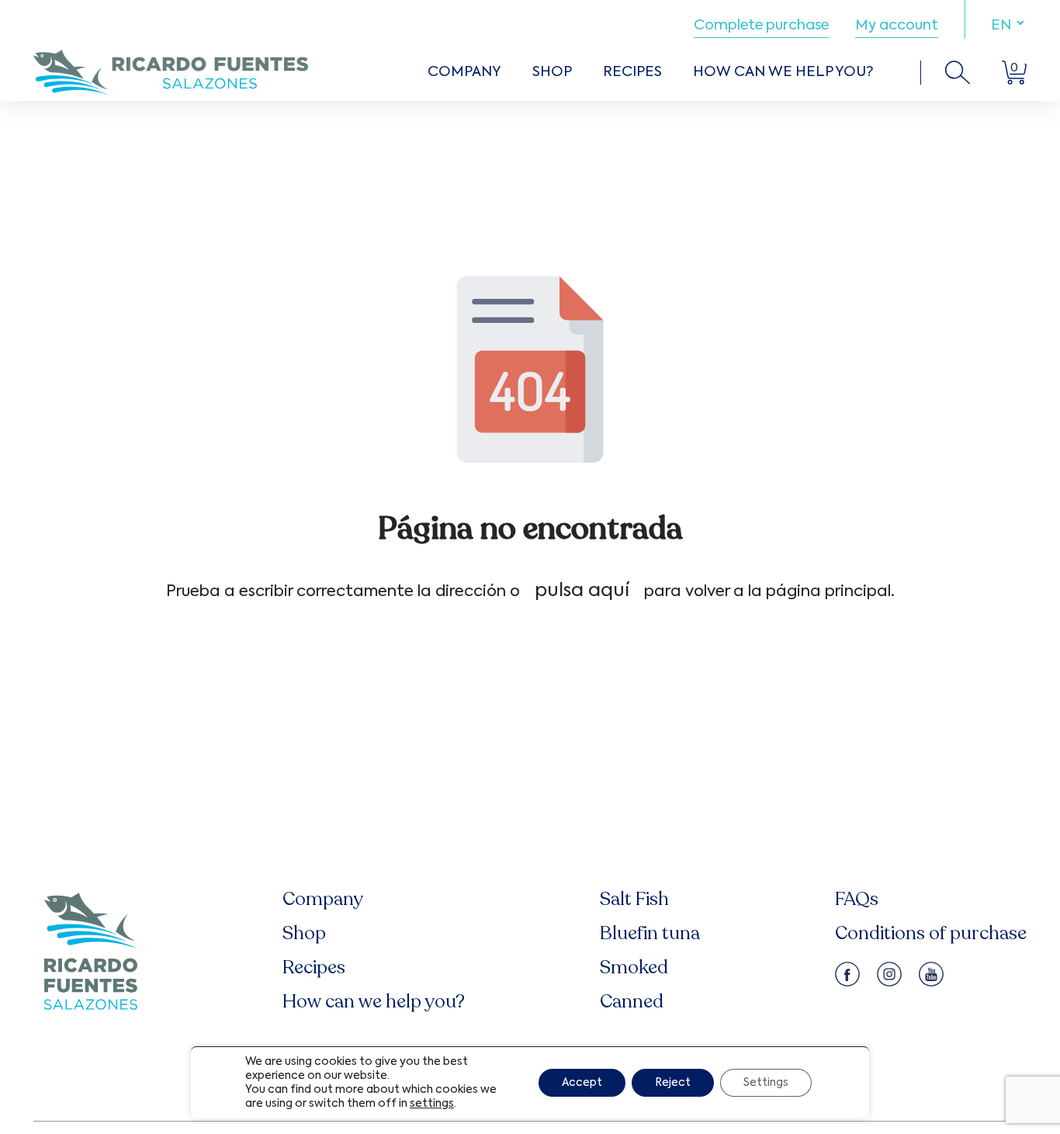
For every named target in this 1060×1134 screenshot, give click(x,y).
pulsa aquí (582, 590)
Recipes (632, 72)
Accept (582, 1082)
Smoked (634, 967)
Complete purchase (761, 26)
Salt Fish (634, 899)
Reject (673, 1082)
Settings (765, 1082)
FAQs (856, 899)
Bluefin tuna (650, 933)
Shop (552, 72)
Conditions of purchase (931, 933)
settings (432, 1103)
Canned (631, 1001)
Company (464, 72)
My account (896, 26)
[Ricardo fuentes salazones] (170, 72)
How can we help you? (783, 72)
